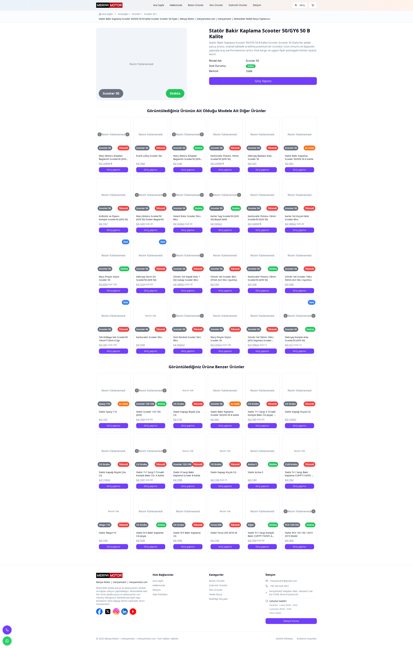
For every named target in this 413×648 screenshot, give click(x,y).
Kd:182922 (216, 223)
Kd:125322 (216, 344)
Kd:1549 (140, 344)
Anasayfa (123, 13)
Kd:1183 (103, 540)
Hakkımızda (176, 5)
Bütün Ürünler (196, 5)
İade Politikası (160, 594)
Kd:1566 (140, 163)
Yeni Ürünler (216, 5)
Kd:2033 (103, 284)
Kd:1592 (289, 479)
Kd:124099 (253, 223)
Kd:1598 (177, 479)
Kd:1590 (289, 284)
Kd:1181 (103, 419)
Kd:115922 (104, 479)
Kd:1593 (252, 540)
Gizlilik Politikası (284, 638)
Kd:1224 (140, 284)
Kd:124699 (104, 163)
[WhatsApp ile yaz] (7, 640)
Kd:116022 (290, 419)
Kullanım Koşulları (307, 638)
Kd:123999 (216, 163)
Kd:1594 (140, 540)
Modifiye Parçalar (218, 598)
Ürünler (136, 13)
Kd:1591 (215, 284)
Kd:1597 (140, 479)
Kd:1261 (103, 344)
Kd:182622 (179, 344)
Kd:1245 (140, 223)
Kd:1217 (289, 344)
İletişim (257, 5)
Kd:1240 (252, 284)
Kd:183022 (290, 223)
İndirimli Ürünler (238, 5)
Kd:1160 (215, 479)
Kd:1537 (252, 163)
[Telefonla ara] (7, 629)
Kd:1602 (289, 540)
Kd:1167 (103, 223)
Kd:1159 (177, 419)
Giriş (302, 5)
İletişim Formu (291, 621)
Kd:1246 (177, 163)
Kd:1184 (252, 479)
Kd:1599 (140, 419)
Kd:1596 (177, 540)
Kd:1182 (215, 540)
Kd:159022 (253, 344)
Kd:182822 (179, 223)
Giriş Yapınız (263, 81)
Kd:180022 (179, 284)
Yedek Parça (215, 594)
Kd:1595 (252, 419)
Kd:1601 (289, 163)
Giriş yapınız (113, 169)
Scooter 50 (149, 13)
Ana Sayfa (158, 5)
